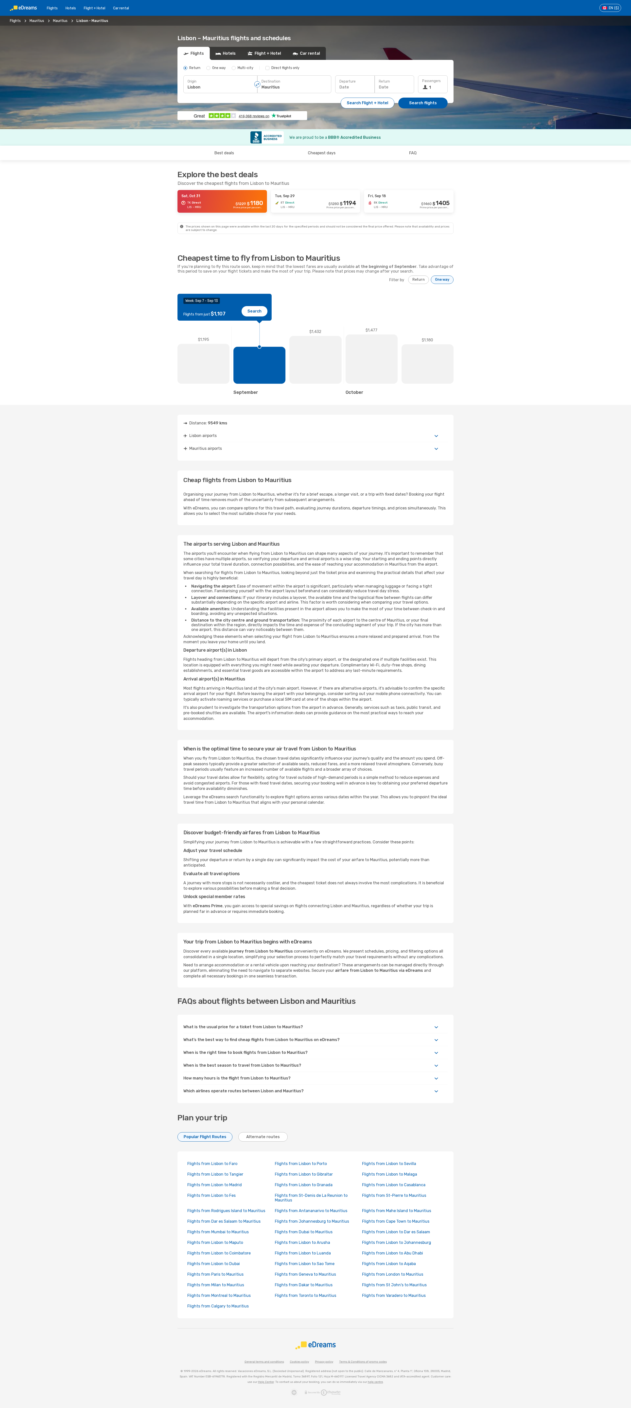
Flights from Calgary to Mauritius (218, 1306)
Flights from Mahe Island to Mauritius (396, 1210)
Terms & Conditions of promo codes (363, 1361)
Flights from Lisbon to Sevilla (389, 1163)
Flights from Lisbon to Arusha (302, 1242)
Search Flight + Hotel (367, 103)
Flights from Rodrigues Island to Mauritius (226, 1210)
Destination (271, 81)
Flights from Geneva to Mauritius (305, 1274)
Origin (192, 81)
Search (254, 311)
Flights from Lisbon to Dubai (213, 1263)
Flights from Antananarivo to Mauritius (311, 1210)
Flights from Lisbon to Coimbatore (219, 1253)
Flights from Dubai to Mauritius (304, 1232)
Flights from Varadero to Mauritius (394, 1295)
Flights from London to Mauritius (392, 1274)
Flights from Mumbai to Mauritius (218, 1232)
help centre (375, 1382)
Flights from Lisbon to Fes (211, 1195)
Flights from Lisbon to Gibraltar (304, 1174)
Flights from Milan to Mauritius (215, 1285)
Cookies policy (299, 1361)
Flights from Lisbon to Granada (304, 1184)
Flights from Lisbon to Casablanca (393, 1184)
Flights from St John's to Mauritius (394, 1285)
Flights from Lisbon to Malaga (389, 1174)
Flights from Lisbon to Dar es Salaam (396, 1232)
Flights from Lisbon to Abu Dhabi (392, 1253)
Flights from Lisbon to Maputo (215, 1242)
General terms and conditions (264, 1361)
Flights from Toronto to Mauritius (305, 1295)
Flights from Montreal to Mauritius (219, 1295)
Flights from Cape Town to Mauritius (395, 1221)
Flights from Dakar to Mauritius (304, 1285)
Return (384, 81)
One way (442, 280)
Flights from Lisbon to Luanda (303, 1253)
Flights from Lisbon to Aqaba (389, 1263)
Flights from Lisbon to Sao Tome (304, 1263)
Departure (347, 81)
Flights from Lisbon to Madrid (214, 1184)
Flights (52, 8)
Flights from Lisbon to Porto (301, 1163)
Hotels (71, 8)
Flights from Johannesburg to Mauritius (312, 1221)
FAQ (413, 153)
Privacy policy (324, 1361)
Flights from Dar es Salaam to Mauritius (224, 1221)
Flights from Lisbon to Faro (212, 1163)
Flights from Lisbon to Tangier (215, 1174)
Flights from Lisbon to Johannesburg (396, 1242)
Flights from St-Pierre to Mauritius (394, 1195)
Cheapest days (321, 153)
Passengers (431, 81)
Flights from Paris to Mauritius (215, 1274)
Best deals (224, 153)
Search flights (423, 103)
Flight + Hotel (94, 8)
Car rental (121, 8)
